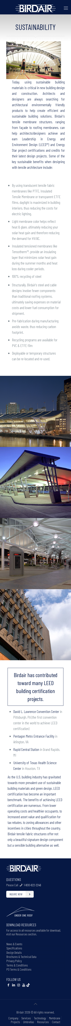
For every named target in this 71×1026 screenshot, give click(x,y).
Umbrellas (28, 1022)
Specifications (14, 948)
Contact (56, 1022)
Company (13, 1018)
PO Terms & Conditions (18, 969)
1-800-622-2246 (32, 885)
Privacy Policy (14, 961)
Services (26, 1018)
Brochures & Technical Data (21, 956)
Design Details (14, 952)
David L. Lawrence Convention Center (36, 711)
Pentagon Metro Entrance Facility (33, 736)
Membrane (54, 1018)
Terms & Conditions (17, 965)
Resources (43, 1022)
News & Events (14, 944)
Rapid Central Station (26, 749)
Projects (15, 1022)
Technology (40, 1018)
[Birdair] (35, 8)
